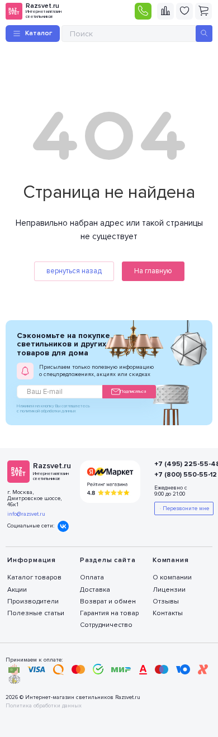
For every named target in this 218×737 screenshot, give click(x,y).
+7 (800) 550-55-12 (177, 474)
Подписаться (133, 391)
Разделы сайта (107, 560)
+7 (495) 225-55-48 (177, 464)
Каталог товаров (34, 577)
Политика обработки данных (44, 706)
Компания (170, 560)
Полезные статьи (35, 613)
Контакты (168, 613)
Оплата (92, 577)
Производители (33, 601)
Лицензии (169, 590)
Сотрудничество (106, 625)
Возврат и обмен (108, 601)
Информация (31, 560)
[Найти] (204, 33)
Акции (17, 590)
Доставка (95, 590)
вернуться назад (74, 271)
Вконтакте (63, 526)
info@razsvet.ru (26, 514)
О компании (172, 577)
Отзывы (166, 601)
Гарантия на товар (109, 613)
